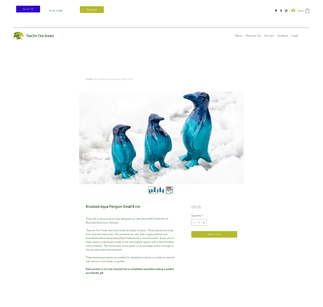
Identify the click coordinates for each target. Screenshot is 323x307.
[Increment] (204, 222)
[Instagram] (286, 10)
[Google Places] (276, 10)
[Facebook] (281, 10)
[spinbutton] (199, 222)
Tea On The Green (40, 35)
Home (89, 78)
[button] (307, 10)
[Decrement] (194, 222)
